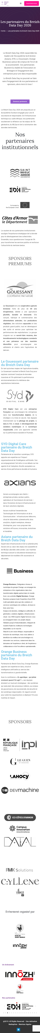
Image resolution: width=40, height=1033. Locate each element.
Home (3, 31)
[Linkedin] (18, 1029)
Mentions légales (25, 1024)
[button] (4, 1006)
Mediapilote (13, 1024)
